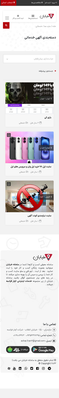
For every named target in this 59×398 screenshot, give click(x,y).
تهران (48, 98)
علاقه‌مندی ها (36, 2)
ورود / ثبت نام (50, 2)
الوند (41, 196)
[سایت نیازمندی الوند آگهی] (29, 197)
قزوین (47, 196)
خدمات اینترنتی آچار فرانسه (19, 281)
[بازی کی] (29, 99)
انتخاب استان (8, 2)
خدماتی (22, 123)
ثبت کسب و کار (18, 18)
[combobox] (29, 58)
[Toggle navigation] (6, 18)
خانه (54, 26)
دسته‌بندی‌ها (33, 18)
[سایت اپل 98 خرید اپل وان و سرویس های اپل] (29, 148)
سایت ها (47, 26)
